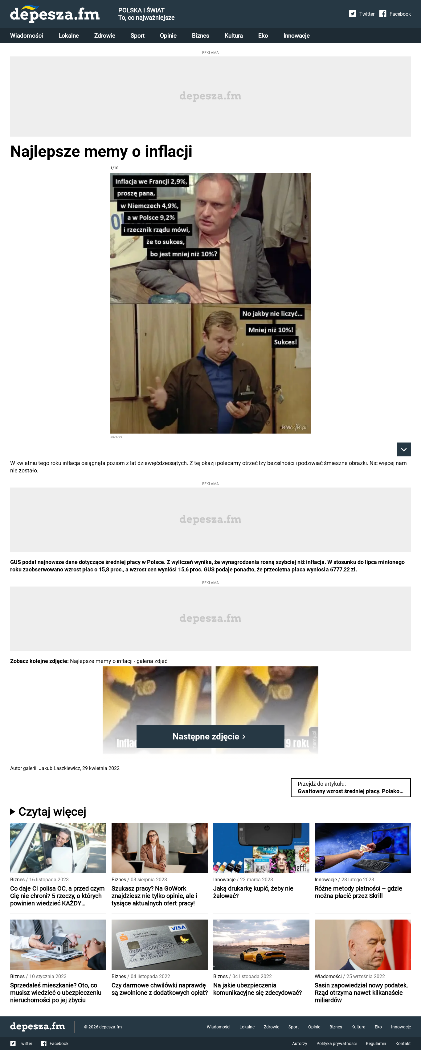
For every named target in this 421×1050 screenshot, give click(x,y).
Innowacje (297, 35)
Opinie (168, 35)
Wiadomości (26, 35)
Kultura (234, 35)
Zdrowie (104, 35)
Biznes (200, 35)
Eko (263, 35)
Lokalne (69, 35)
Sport (138, 35)
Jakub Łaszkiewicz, (60, 768)
